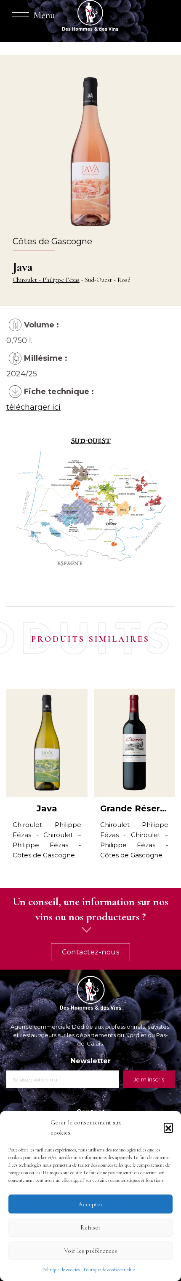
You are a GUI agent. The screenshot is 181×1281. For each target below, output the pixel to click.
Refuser (90, 1227)
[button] (168, 1127)
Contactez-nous (90, 952)
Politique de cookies (61, 1270)
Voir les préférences (90, 1250)
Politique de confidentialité (109, 1270)
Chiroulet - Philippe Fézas (46, 280)
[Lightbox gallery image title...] (90, 506)
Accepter (90, 1204)
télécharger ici (33, 407)
